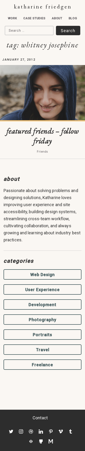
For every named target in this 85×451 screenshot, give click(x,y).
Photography (42, 319)
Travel (42, 349)
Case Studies (34, 18)
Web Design (42, 274)
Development (42, 304)
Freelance (42, 364)
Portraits (42, 334)
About (57, 18)
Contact (40, 417)
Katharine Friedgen (43, 6)
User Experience (42, 289)
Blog (73, 18)
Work (12, 18)
